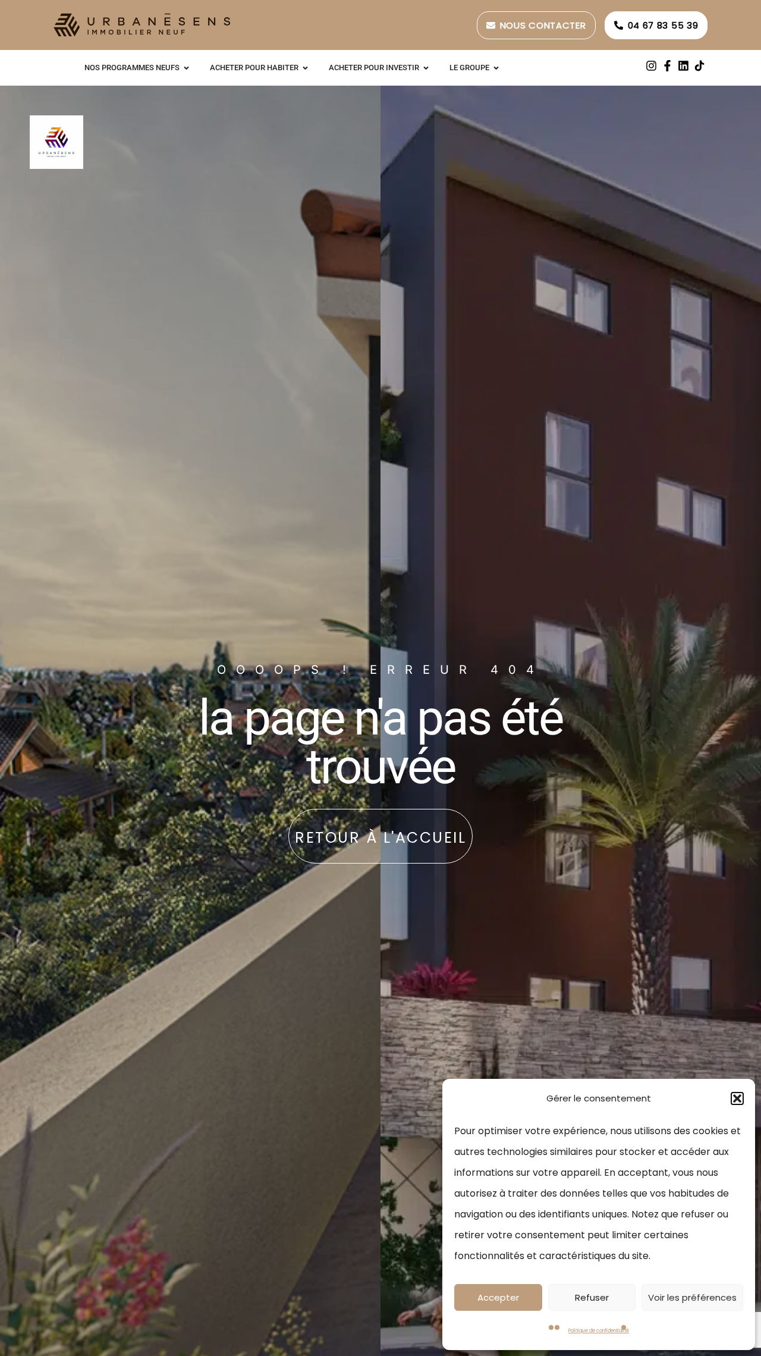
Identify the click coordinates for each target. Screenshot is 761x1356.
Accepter (498, 1297)
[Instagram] (651, 66)
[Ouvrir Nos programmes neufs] (186, 68)
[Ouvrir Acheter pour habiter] (305, 68)
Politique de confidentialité (598, 1330)
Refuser (592, 1297)
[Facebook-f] (667, 66)
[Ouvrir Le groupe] (496, 68)
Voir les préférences (692, 1297)
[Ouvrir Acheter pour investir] (426, 68)
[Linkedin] (683, 66)
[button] (737, 1098)
